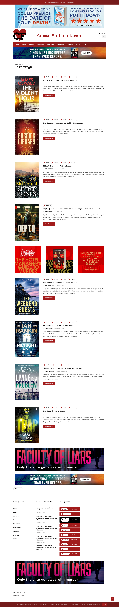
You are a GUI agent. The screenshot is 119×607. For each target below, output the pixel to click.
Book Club (50, 44)
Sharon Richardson (49, 371)
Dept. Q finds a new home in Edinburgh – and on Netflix (71, 209)
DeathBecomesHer (49, 211)
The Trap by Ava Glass (54, 411)
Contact (78, 44)
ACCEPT (105, 604)
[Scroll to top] (112, 599)
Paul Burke (47, 414)
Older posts (18, 489)
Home (18, 44)
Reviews (31, 44)
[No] (117, 604)
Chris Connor (48, 83)
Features (40, 44)
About (86, 44)
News (24, 44)
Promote (70, 44)
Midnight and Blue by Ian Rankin (59, 326)
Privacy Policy (19, 592)
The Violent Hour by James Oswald (60, 80)
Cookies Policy (19, 595)
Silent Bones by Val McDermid (57, 166)
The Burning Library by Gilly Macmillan (63, 123)
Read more (49, 95)
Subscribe (60, 44)
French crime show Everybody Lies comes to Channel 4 (46, 518)
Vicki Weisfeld (49, 126)
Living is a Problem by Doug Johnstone (62, 368)
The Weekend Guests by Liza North (60, 283)
